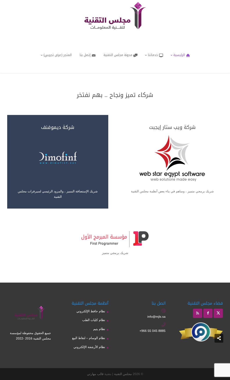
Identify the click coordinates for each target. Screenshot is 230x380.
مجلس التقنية (123, 374)
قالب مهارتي (95, 374)
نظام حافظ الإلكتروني (90, 311)
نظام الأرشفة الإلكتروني (89, 347)
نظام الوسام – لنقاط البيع (88, 338)
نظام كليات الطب (93, 320)
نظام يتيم (99, 329)
